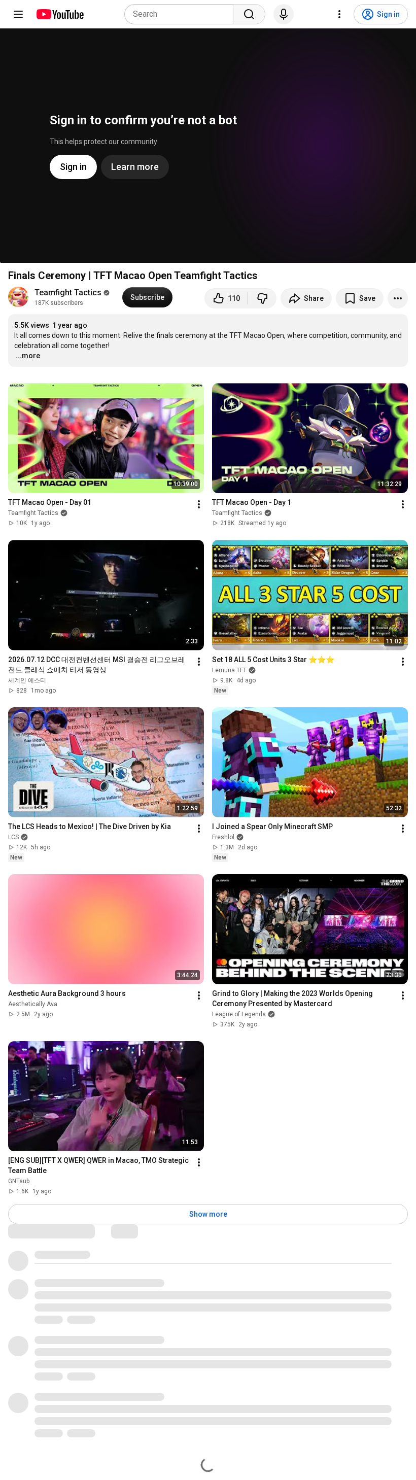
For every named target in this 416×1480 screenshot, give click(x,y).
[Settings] (339, 14)
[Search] (249, 14)
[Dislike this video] (262, 298)
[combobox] (182, 14)
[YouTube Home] (59, 14)
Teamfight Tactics (67, 292)
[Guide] (18, 14)
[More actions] (398, 298)
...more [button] (28, 356)
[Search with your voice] (283, 14)
